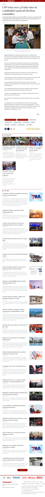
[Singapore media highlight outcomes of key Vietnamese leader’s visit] (36, 284)
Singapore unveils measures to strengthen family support (13, 338)
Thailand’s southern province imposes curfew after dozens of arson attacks (14, 419)
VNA (27, 483)
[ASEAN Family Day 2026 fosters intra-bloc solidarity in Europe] (36, 436)
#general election (33, 119)
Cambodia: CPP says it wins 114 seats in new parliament (8, 173)
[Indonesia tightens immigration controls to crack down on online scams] (36, 355)
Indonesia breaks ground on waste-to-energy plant (14, 239)
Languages (24, 483)
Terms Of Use (34, 481)
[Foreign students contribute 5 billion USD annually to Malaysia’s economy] (36, 300)
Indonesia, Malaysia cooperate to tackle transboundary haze (13, 211)
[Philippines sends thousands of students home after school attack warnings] (36, 396)
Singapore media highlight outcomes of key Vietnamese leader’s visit (14, 282)
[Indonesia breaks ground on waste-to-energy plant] (36, 242)
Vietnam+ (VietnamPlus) (11, 1)
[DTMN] (28, 478)
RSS (38, 481)
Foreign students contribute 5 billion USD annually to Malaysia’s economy (13, 297)
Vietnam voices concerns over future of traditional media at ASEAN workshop (13, 224)
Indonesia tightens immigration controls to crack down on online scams (14, 353)
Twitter (8, 129)
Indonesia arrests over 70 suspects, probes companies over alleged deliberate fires (14, 380)
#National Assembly (17, 122)
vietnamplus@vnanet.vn (28, 490)
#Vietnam (33, 122)
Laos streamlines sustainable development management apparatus (14, 406)
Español (33, 0)
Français (29, 0)
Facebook (5, 129)
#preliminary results (8, 122)
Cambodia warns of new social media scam (14, 366)
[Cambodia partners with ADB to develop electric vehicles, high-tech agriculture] (36, 461)
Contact (43, 483)
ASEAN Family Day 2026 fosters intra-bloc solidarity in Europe (13, 433)
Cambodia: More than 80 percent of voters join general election (22, 148)
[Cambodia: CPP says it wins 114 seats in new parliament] (9, 165)
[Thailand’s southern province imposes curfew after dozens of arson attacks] (36, 421)
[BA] (35, 478)
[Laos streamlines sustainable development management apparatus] (36, 409)
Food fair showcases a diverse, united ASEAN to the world (15, 326)
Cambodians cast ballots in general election (8, 148)
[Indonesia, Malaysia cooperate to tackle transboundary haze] (36, 213)
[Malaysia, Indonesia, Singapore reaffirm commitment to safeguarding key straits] (36, 313)
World (4, 4)
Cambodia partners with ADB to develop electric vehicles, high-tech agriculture (13, 459)
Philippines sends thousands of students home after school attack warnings (15, 393)
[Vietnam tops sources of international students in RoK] (36, 257)
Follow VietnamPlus (30, 128)
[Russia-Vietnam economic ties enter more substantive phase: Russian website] (36, 270)
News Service (32, 483)
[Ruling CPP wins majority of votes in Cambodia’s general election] (36, 141)
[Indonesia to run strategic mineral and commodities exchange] (36, 448)
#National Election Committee (10, 119)
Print (11, 129)
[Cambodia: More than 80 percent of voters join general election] (22, 141)
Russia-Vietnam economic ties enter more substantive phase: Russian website (13, 268)
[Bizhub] (5, 478)
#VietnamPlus (14, 124)
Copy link (14, 129)
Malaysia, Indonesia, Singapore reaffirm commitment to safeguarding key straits (13, 310)
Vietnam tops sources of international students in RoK (15, 255)
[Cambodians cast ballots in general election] (9, 141)
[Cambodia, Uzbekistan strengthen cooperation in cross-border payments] (36, 197)
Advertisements (38, 483)
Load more (22, 470)
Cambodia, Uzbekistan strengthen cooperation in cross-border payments (15, 194)
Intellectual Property (27, 481)
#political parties (26, 122)
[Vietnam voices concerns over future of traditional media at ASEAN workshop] (36, 226)
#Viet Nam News (21, 124)
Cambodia (30, 124)
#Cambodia (7, 124)
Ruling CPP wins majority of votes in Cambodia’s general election (36, 148)
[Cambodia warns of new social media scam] (36, 369)
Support (41, 481)
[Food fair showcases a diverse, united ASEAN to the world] (36, 328)
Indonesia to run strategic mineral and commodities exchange (12, 446)
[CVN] (20, 478)
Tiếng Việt (22, 0)
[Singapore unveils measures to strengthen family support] (36, 341)
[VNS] (12, 478)
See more (6, 190)
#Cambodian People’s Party (23, 119)
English (26, 0)
